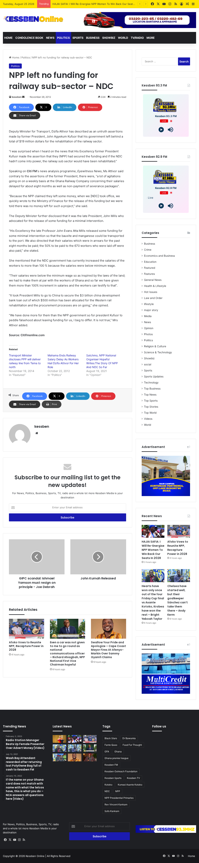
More (151, 37)
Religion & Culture (155, 346)
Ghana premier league (116, 758)
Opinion (148, 328)
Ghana (118, 751)
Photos (148, 334)
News (50, 37)
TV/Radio (137, 37)
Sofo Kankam (112, 811)
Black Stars (111, 738)
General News (152, 279)
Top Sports (151, 400)
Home (8, 37)
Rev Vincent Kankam (116, 804)
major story (151, 310)
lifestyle (149, 304)
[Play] (161, 129)
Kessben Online (35, 856)
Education (150, 261)
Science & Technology (158, 352)
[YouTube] (14, 839)
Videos (148, 418)
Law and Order (153, 298)
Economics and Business (159, 255)
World (123, 37)
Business (93, 37)
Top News (150, 394)
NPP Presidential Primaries (119, 797)
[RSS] (24, 839)
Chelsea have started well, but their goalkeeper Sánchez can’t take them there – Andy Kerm (177, 600)
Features (149, 273)
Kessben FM (111, 764)
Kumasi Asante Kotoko (130, 784)
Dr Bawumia (129, 738)
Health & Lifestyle (155, 285)
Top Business (152, 388)
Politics (63, 37)
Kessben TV (133, 778)
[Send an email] (23, 96)
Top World (150, 412)
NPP (117, 791)
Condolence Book (29, 37)
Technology (151, 382)
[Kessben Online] (33, 19)
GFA (107, 751)
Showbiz (108, 37)
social (147, 364)
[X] (10, 839)
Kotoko (108, 784)
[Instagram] (19, 839)
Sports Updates (153, 376)
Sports (77, 37)
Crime (147, 249)
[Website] (36, 433)
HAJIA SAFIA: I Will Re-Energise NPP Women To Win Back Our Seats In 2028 (153, 550)
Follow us (159, 726)
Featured (149, 267)
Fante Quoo (111, 744)
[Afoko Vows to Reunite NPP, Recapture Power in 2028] (26, 629)
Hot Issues (150, 292)
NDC (107, 791)
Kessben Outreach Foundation (121, 771)
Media (148, 316)
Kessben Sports (113, 778)
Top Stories (151, 406)
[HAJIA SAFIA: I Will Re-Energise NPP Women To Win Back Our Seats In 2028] (153, 531)
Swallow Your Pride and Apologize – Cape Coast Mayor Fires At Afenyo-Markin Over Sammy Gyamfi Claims (108, 649)
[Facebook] (5, 839)
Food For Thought (132, 744)
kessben (17, 96)
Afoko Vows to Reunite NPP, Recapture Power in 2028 (85, 3)
